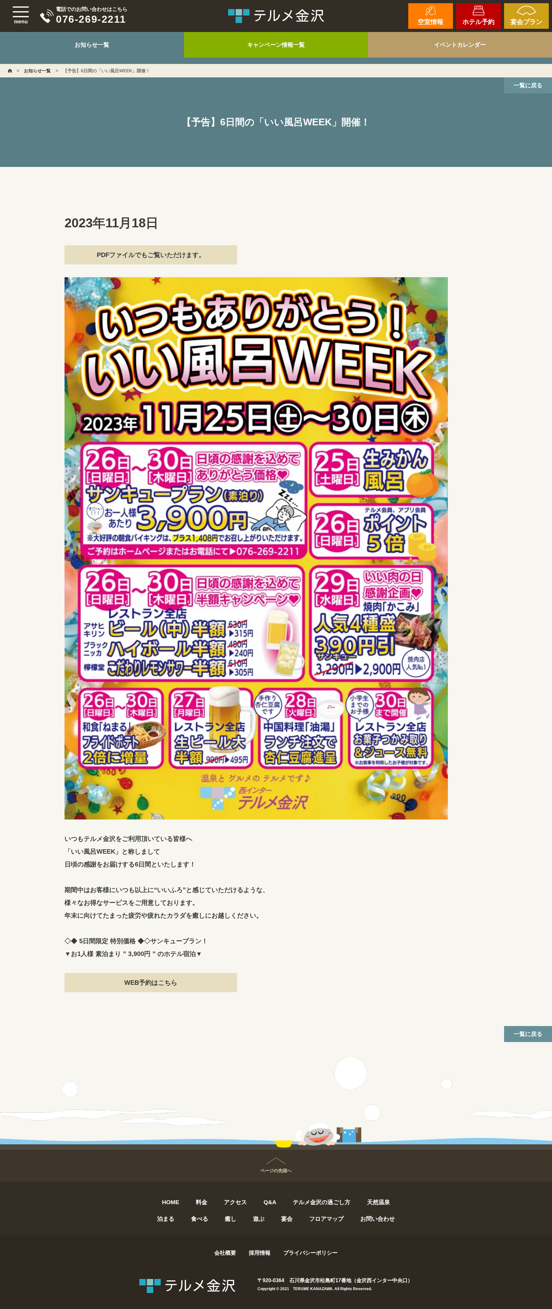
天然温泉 (378, 1202)
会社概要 (225, 1253)
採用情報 (260, 1253)
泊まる (165, 1219)
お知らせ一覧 (92, 45)
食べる (199, 1219)
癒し (230, 1219)
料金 (201, 1202)
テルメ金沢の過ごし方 (321, 1202)
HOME (170, 1202)
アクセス (235, 1202)
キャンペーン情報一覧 (276, 45)
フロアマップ (326, 1219)
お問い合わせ (377, 1219)
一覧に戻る (528, 85)
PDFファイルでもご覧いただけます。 (151, 254)
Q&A (270, 1202)
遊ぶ (258, 1219)
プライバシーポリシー (310, 1253)
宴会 (287, 1219)
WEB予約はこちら (150, 982)
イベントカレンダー (460, 45)
